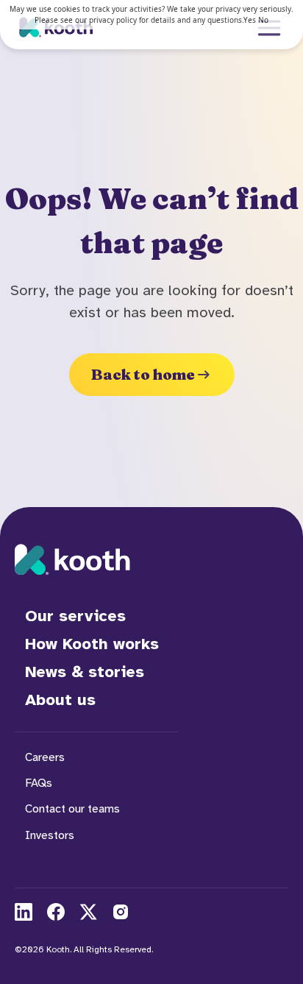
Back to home (143, 374)
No (263, 20)
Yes (249, 20)
